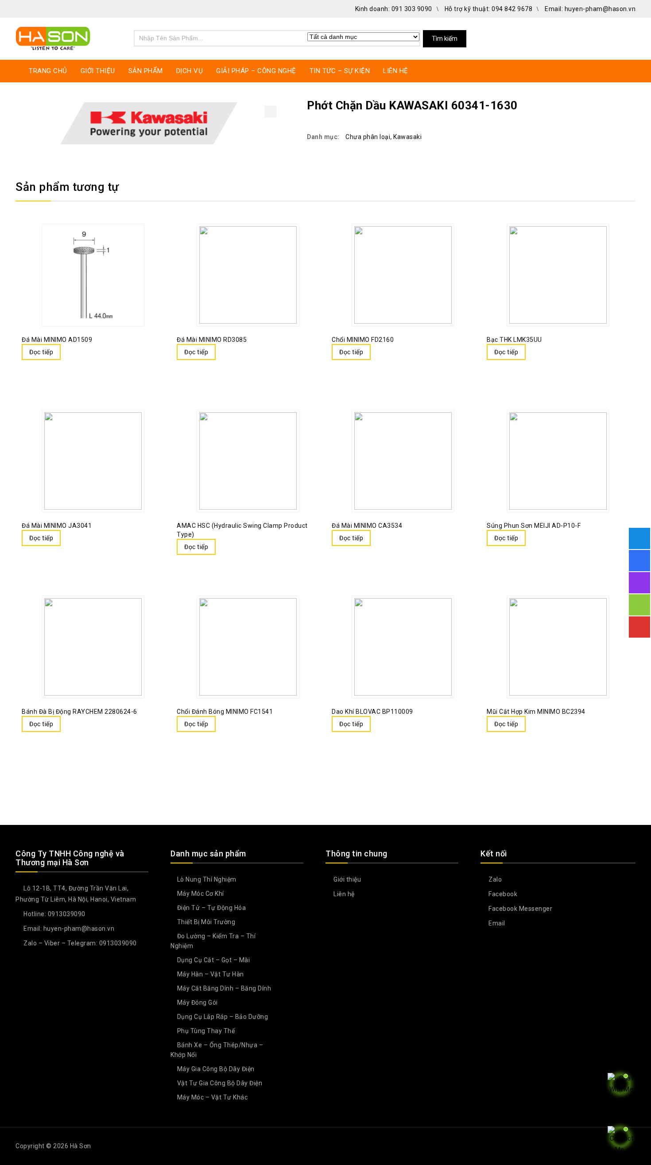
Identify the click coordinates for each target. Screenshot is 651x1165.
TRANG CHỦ (48, 71)
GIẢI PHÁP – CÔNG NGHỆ (256, 71)
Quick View (87, 353)
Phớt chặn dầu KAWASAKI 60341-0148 (630, 105)
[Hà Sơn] (53, 37)
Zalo (494, 879)
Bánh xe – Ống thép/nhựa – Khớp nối (216, 1049)
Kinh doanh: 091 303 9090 (393, 8)
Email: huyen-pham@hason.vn (590, 8)
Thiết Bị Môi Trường (206, 921)
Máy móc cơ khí (200, 893)
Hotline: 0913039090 (53, 913)
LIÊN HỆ (395, 71)
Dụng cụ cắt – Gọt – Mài (213, 960)
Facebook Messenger (519, 908)
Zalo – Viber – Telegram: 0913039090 (79, 943)
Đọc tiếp (41, 352)
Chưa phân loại (367, 136)
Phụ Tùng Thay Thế (206, 1030)
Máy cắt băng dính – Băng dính (224, 988)
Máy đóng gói (197, 1002)
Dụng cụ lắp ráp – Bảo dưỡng (222, 1016)
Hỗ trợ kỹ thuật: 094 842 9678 (489, 8)
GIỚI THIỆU (98, 71)
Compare (69, 353)
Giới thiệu (346, 879)
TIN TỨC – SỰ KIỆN (340, 71)
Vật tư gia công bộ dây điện (220, 1083)
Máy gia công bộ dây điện (216, 1068)
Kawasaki (407, 136)
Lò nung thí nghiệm (206, 879)
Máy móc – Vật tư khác (212, 1097)
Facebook (502, 894)
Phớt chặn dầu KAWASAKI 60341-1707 (618, 105)
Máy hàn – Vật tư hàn (210, 974)
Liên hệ (343, 894)
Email (496, 923)
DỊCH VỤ (189, 71)
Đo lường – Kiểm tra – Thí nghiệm (213, 941)
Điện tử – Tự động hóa (211, 907)
